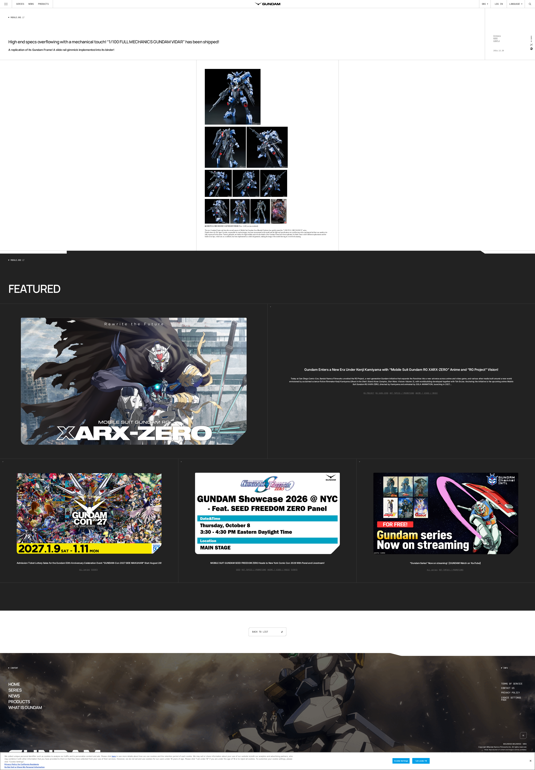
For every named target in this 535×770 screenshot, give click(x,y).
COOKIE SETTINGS (514, 698)
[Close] (530, 761)
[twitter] (531, 44)
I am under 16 (421, 761)
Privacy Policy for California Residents (21, 764)
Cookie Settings (401, 761)
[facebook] (531, 48)
